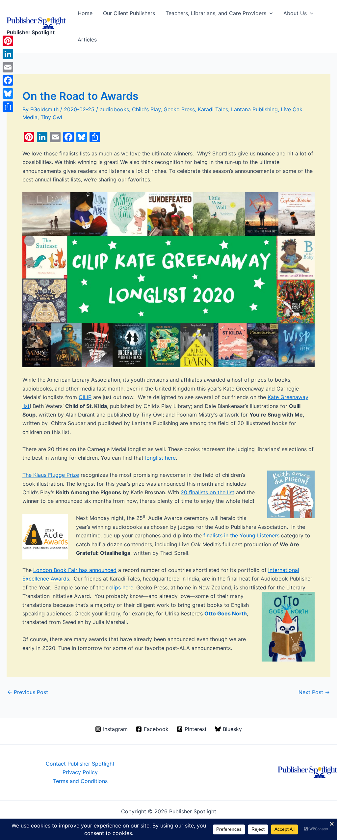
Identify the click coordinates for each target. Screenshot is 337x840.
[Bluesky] (7, 93)
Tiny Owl (51, 117)
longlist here (160, 457)
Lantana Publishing (254, 109)
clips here (121, 587)
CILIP (85, 397)
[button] (269, 13)
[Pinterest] (7, 40)
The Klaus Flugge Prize (50, 475)
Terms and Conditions (80, 781)
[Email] (7, 67)
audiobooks (114, 109)
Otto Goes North (225, 613)
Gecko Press (179, 109)
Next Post (314, 692)
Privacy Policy (80, 772)
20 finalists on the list (207, 492)
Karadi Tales (213, 109)
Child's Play (146, 109)
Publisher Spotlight (31, 32)
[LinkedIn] (7, 54)
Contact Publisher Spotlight (80, 763)
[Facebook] (7, 80)
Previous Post (27, 692)
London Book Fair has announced (75, 570)
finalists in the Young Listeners (241, 535)
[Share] (7, 106)
